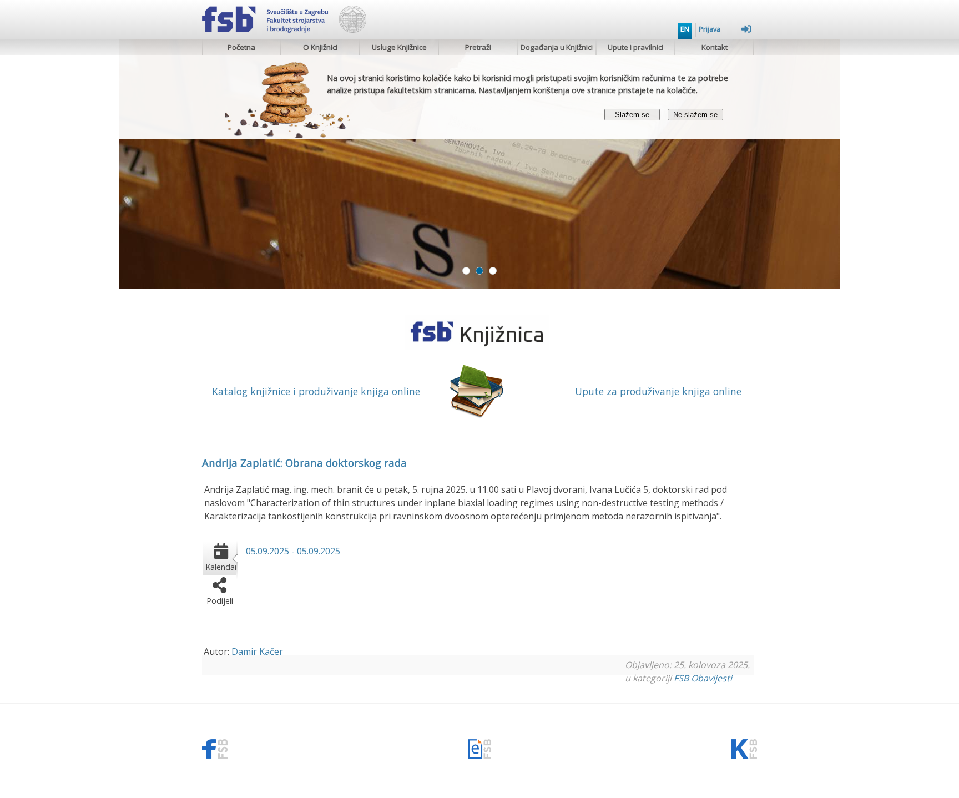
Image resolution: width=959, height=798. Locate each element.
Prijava (709, 29)
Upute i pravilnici (635, 47)
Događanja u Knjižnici (557, 47)
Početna (241, 47)
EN (684, 29)
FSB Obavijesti (703, 678)
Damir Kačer (257, 651)
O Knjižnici (320, 47)
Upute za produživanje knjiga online (658, 391)
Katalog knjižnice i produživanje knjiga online (316, 391)
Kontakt (714, 47)
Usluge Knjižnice (399, 47)
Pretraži (478, 47)
